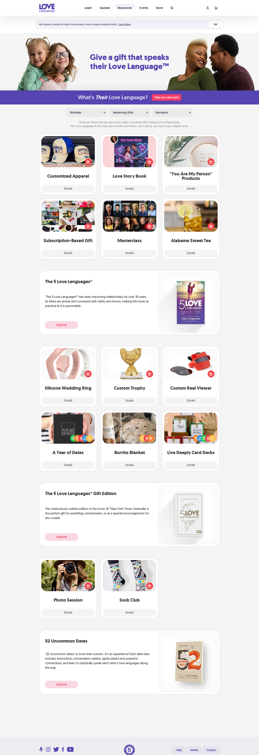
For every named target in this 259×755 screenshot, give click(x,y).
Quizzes (105, 8)
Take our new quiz (166, 97)
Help (179, 750)
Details (68, 188)
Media (194, 750)
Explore (62, 325)
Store (159, 8)
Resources (125, 8)
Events (143, 8)
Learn (88, 8)
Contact (211, 750)
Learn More (125, 24)
